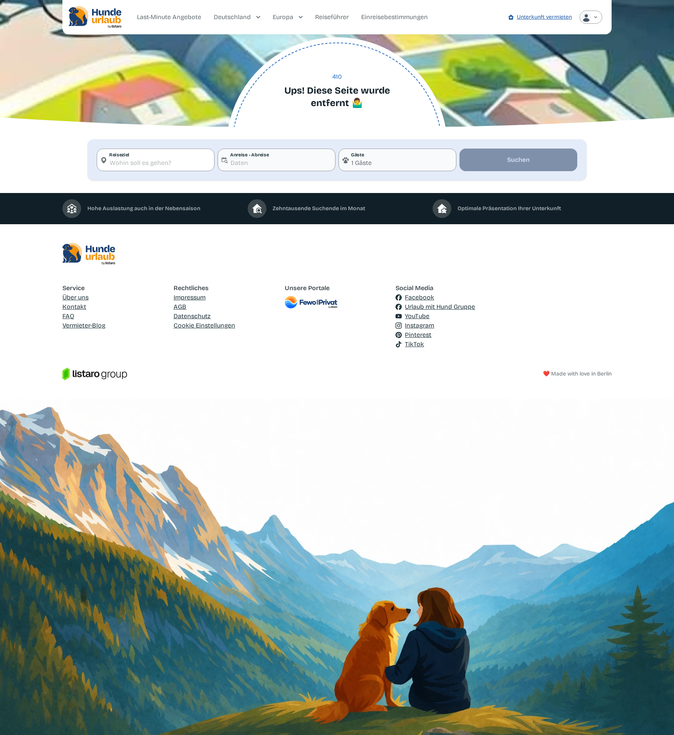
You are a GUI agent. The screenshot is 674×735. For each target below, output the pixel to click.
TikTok (414, 344)
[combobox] (156, 160)
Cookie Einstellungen (204, 325)
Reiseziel (119, 155)
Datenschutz (192, 316)
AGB (180, 306)
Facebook (419, 297)
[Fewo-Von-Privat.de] (337, 302)
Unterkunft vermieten (544, 17)
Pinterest (418, 334)
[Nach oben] (657, 718)
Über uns (75, 297)
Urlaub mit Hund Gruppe (440, 306)
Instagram (419, 325)
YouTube (417, 316)
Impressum (190, 297)
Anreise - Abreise (249, 155)
